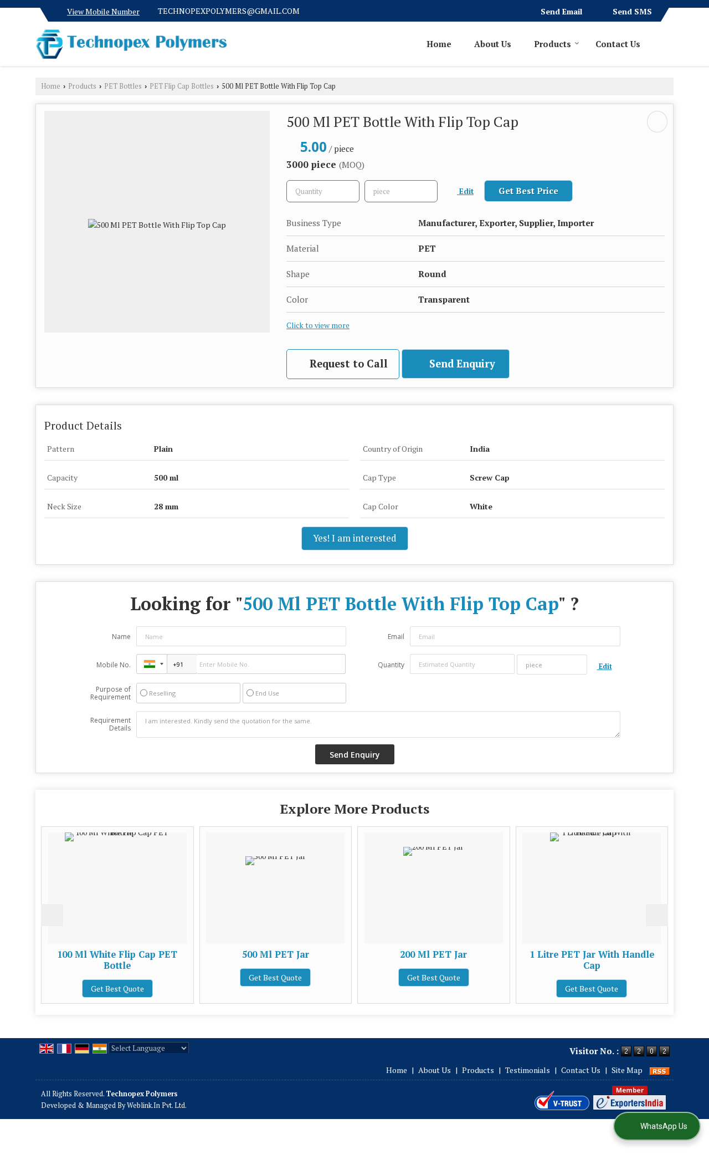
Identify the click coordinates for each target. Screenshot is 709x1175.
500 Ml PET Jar (275, 954)
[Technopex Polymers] (131, 43)
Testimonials (527, 1070)
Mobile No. (113, 665)
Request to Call (347, 363)
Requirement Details (110, 724)
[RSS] (660, 1070)
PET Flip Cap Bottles (182, 86)
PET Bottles (123, 86)
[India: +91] (151, 664)
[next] (657, 915)
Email (396, 636)
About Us (492, 43)
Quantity (391, 665)
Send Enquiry (461, 363)
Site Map (627, 1070)
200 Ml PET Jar (433, 954)
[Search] (667, 43)
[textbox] (401, 191)
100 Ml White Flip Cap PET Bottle (117, 960)
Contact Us (617, 43)
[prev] (52, 915)
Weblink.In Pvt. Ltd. (157, 1105)
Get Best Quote (117, 988)
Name (121, 636)
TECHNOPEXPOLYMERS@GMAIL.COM (229, 11)
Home (439, 43)
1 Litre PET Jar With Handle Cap (592, 960)
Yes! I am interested (355, 538)
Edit (465, 191)
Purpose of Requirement (110, 693)
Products (552, 43)
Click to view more (318, 325)
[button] (103, 11)
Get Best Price (528, 190)
